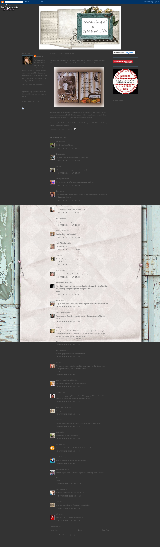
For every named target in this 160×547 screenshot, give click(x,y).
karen (57, 420)
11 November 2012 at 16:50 (69, 496)
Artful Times (96, 123)
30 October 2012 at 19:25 (68, 200)
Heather (58, 154)
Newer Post (54, 530)
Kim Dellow (60, 489)
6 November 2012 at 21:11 (68, 463)
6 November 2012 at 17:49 (68, 451)
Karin (57, 191)
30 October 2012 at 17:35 (68, 173)
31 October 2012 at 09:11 (68, 264)
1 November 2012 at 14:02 (68, 307)
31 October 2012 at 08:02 (68, 249)
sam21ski (59, 141)
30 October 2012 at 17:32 (68, 160)
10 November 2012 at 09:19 (69, 483)
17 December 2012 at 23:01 (69, 521)
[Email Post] (75, 129)
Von (57, 362)
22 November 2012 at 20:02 (69, 508)
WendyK (59, 270)
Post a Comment (55, 526)
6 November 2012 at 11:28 (68, 439)
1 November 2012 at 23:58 (68, 344)
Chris (57, 501)
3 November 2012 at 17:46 (68, 414)
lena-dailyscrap (61, 457)
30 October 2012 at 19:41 (68, 212)
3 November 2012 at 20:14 (68, 426)
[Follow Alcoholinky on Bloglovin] (124, 54)
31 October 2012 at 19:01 (68, 294)
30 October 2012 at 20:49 (68, 237)
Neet (57, 327)
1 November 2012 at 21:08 (68, 322)
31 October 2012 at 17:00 (68, 277)
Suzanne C (59, 392)
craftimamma (60, 469)
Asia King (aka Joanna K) (64, 380)
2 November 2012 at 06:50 (68, 357)
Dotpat (58, 300)
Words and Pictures (62, 282)
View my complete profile (33, 84)
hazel (57, 255)
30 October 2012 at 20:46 (68, 225)
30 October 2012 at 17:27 (68, 148)
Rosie (58, 432)
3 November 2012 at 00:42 (68, 402)
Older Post (105, 530)
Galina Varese (60, 206)
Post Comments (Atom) (67, 535)
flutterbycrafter (61, 178)
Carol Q (39, 56)
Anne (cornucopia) (62, 407)
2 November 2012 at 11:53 (68, 374)
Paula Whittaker (61, 243)
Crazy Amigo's (68, 123)
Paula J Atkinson (61, 312)
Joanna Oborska (61, 230)
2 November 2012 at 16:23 (68, 387)
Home (80, 530)
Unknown (59, 444)
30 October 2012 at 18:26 (68, 185)
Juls (57, 514)
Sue (57, 166)
